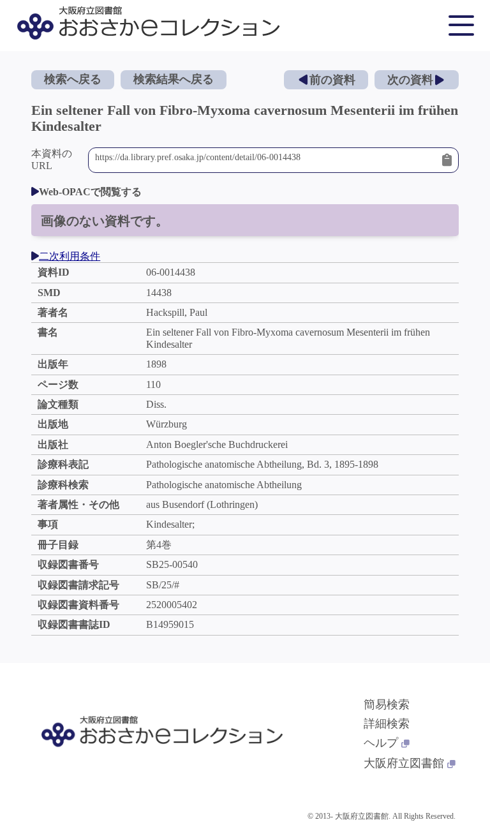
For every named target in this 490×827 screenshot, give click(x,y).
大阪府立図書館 (404, 763)
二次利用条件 (69, 256)
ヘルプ (381, 742)
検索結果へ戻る (173, 79)
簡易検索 (387, 704)
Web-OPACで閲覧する (90, 191)
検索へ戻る (72, 79)
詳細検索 (387, 723)
